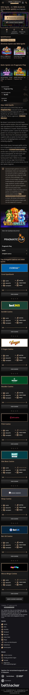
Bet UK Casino (6, 536)
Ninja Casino (6, 499)
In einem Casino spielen (17, 149)
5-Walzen (4, 40)
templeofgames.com (22, 690)
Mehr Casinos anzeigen (14, 599)
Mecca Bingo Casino (9, 574)
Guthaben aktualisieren (14, 32)
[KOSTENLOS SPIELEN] (7, 50)
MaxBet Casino (7, 387)
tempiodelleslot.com (19, 691)
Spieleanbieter (5, 87)
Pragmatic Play (6, 110)
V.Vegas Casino (7, 349)
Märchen (12, 40)
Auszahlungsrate (5, 92)
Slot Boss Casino (7, 461)
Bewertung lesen (22, 32)
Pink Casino (6, 424)
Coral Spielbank (7, 274)
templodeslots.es (8, 691)
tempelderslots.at (11, 690)
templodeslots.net (14, 693)
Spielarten (4, 98)
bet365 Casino (6, 312)
